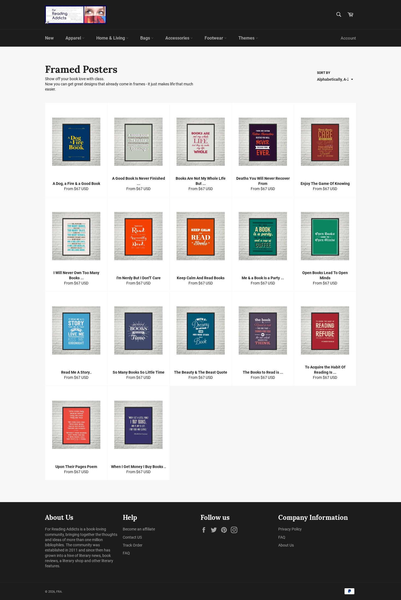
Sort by (323, 73)
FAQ (126, 553)
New (49, 38)
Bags (145, 38)
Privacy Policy (290, 529)
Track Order (132, 545)
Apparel (73, 38)
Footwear (214, 38)
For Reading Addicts (62, 529)
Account (348, 38)
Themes (247, 38)
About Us (286, 545)
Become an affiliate (139, 529)
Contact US (132, 537)
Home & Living (111, 38)
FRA (59, 591)
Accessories (177, 38)
